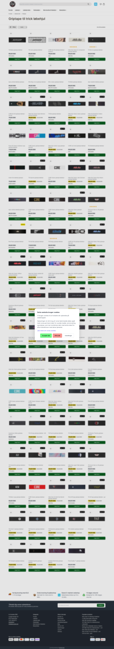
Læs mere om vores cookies (46, 330)
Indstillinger (68, 335)
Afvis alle (57, 335)
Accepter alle (46, 335)
